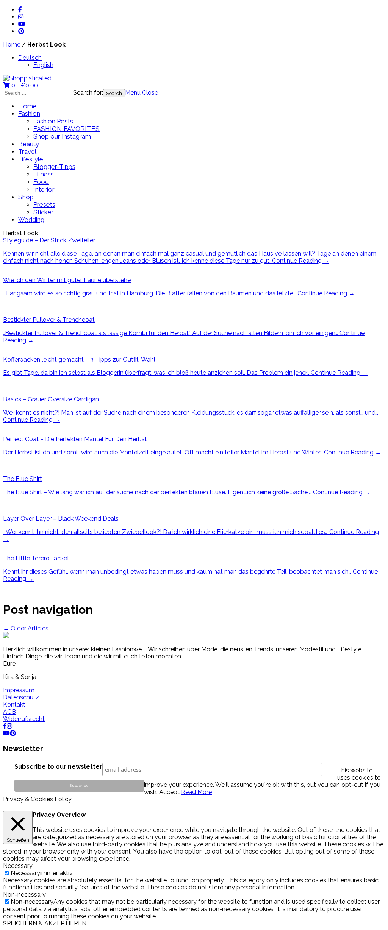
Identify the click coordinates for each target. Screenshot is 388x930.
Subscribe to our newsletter (58, 766)
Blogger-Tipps (54, 166)
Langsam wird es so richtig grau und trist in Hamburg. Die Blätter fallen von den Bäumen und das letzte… (150, 293)
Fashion (29, 113)
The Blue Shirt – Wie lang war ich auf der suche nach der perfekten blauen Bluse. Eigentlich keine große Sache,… (158, 492)
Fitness (43, 174)
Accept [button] (169, 792)
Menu (133, 92)
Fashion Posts (53, 121)
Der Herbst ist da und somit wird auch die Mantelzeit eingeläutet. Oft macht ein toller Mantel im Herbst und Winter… (163, 452)
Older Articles (25, 628)
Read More (196, 792)
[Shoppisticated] (27, 78)
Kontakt (14, 704)
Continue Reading (300, 260)
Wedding (31, 219)
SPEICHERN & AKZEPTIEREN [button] (44, 923)
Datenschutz (21, 697)
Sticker (43, 212)
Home (11, 44)
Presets (44, 204)
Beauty (28, 144)
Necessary (25, 873)
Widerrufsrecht (24, 718)
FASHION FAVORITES (66, 129)
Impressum (18, 690)
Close (150, 92)
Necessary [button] (18, 865)
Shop (26, 197)
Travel (27, 151)
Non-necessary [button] (24, 894)
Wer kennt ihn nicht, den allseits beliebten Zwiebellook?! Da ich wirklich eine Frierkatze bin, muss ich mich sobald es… (166, 531)
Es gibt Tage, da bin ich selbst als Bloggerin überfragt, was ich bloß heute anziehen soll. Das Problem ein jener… (157, 372)
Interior (44, 189)
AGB (9, 711)
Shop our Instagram (62, 136)
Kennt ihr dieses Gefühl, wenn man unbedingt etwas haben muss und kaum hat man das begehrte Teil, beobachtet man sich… (178, 571)
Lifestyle (30, 159)
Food (41, 182)
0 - (24, 85)
